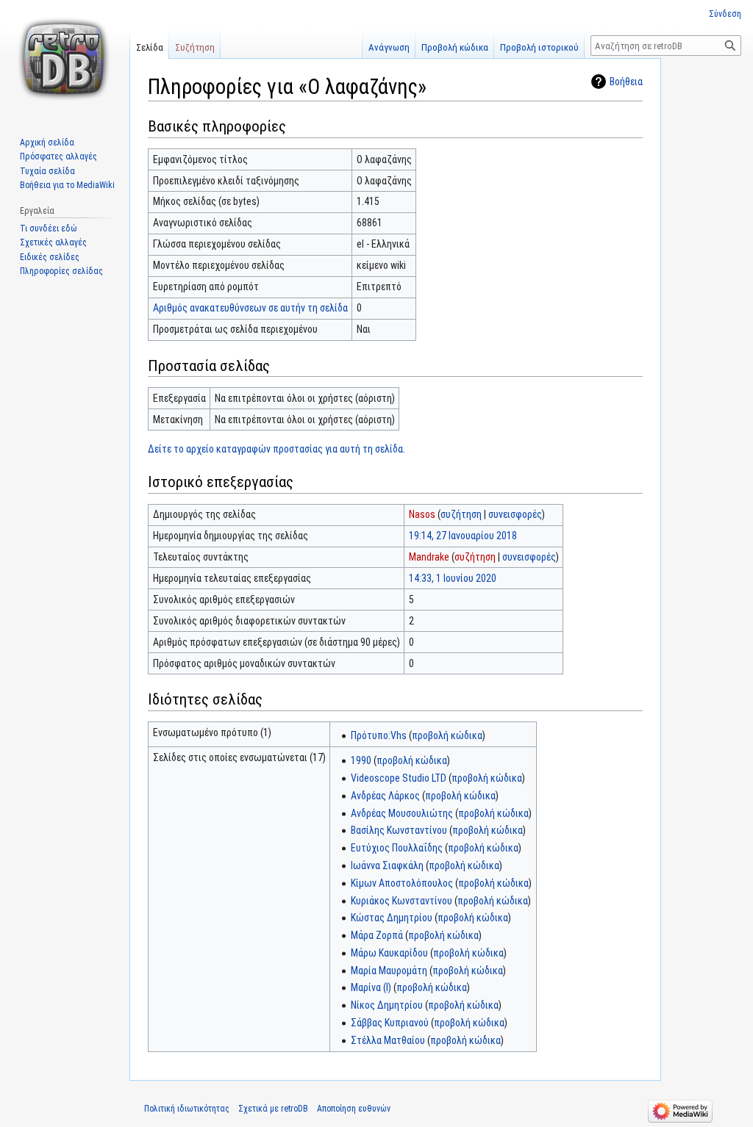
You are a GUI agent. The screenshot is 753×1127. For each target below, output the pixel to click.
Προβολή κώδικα (454, 47)
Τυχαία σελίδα (47, 171)
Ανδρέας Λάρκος (385, 796)
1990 (361, 760)
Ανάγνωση (389, 47)
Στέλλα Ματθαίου (388, 1040)
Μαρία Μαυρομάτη (389, 970)
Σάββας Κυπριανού (390, 1023)
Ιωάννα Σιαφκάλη (387, 865)
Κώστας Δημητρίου (391, 917)
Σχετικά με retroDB (273, 1108)
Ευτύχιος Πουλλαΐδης (397, 848)
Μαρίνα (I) (371, 987)
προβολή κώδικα (447, 735)
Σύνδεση (725, 14)
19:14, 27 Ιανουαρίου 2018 (463, 535)
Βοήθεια (626, 81)
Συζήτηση (195, 47)
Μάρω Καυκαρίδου (389, 953)
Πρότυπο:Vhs (379, 735)
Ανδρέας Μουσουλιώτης (402, 813)
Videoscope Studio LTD (398, 778)
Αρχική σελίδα (47, 142)
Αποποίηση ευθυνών (353, 1108)
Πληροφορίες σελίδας (61, 271)
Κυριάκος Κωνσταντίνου (401, 901)
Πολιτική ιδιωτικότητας (186, 1108)
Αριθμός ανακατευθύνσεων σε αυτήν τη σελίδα (250, 308)
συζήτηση (461, 514)
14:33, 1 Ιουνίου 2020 (452, 578)
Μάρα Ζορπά (377, 935)
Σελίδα (149, 47)
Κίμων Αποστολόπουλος (402, 883)
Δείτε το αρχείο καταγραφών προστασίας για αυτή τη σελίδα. (276, 449)
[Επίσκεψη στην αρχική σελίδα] (65, 59)
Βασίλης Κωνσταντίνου (399, 830)
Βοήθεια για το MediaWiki (67, 185)
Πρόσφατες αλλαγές (58, 156)
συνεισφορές (515, 514)
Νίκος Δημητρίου (387, 1005)
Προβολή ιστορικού (539, 47)
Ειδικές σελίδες (49, 257)
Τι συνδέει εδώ (48, 228)
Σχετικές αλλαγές (53, 242)
